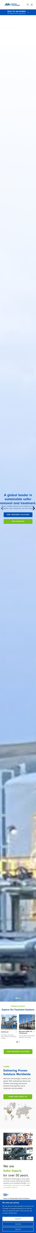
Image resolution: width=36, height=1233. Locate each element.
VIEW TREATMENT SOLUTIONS (18, 515)
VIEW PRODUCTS (18, 521)
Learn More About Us (17, 1097)
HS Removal (5, 1032)
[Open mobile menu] (32, 4)
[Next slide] (33, 508)
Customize (18, 1224)
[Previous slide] (2, 508)
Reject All (18, 1229)
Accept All (18, 1219)
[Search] (28, 5)
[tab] (17, 1041)
